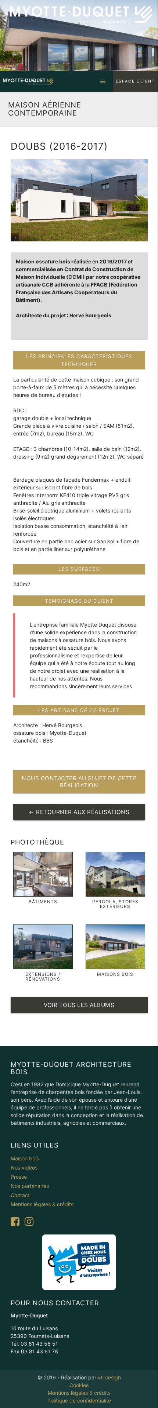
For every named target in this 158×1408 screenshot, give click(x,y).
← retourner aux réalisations (79, 812)
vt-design (109, 1377)
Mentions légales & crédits (79, 1393)
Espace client (135, 81)
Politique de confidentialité (79, 1400)
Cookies (79, 1385)
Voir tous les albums (79, 1005)
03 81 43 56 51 (39, 1343)
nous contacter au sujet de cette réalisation (79, 782)
